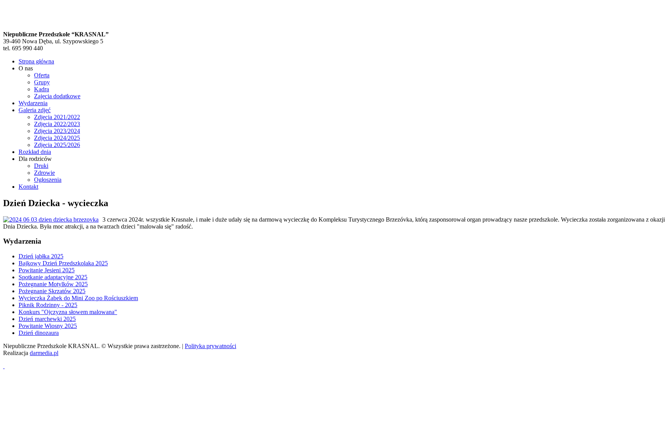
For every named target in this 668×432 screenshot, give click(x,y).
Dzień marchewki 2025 (47, 319)
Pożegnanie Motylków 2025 (53, 284)
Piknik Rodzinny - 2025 (48, 305)
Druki (41, 165)
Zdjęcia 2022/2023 (57, 124)
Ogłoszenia (47, 179)
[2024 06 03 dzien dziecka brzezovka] (51, 219)
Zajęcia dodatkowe (57, 96)
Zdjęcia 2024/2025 (57, 138)
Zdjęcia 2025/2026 (57, 145)
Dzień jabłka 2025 (41, 256)
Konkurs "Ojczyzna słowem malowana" (68, 312)
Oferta (41, 75)
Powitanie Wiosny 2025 (48, 326)
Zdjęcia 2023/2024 (57, 131)
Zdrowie (44, 172)
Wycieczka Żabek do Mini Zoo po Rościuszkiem (78, 298)
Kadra (41, 89)
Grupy (42, 82)
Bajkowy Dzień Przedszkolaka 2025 (63, 263)
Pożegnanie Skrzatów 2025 (52, 291)
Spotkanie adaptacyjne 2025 (53, 277)
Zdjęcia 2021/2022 (57, 117)
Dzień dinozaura (39, 333)
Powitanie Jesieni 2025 (47, 270)
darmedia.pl (44, 353)
